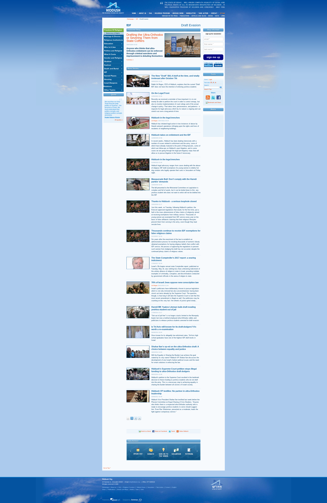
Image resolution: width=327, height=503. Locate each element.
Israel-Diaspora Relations (110, 84)
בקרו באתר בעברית (217, 484)
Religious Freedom (129, 487)
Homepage (113, 8)
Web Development (111, 500)
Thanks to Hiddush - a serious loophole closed (174, 201)
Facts (213, 115)
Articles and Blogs (122, 489)
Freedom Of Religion (113, 30)
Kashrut (107, 65)
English (174, 487)
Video (213, 127)
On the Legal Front (160, 93)
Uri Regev (154, 120)
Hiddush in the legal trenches (165, 118)
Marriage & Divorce (112, 36)
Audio (213, 133)
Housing (108, 79)
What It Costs (110, 54)
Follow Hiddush (183, 431)
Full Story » (129, 60)
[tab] (113, 30)
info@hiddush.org (134, 482)
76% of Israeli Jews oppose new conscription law (174, 282)
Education (108, 44)
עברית (222, 13)
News (170, 16)
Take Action (159, 487)
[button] (213, 57)
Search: (206, 85)
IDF (137, 19)
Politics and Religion (113, 51)
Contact (214, 13)
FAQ (151, 13)
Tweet (173, 431)
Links (222, 16)
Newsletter (191, 13)
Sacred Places (110, 76)
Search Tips (208, 89)
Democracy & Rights (113, 33)
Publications (184, 16)
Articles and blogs (203, 16)
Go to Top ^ (107, 468)
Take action (207, 13)
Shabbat (107, 61)
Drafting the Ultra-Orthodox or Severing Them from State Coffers (144, 38)
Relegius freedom (168, 13)
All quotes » (119, 120)
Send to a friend (146, 431)
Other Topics (109, 90)
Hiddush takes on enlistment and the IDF (171, 135)
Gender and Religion (113, 58)
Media (210, 16)
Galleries (213, 121)
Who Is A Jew (110, 47)
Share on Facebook (160, 431)
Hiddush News (183, 13)
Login (210, 79)
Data (217, 16)
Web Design (132, 500)
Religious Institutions (113, 40)
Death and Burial (111, 69)
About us (147, 13)
